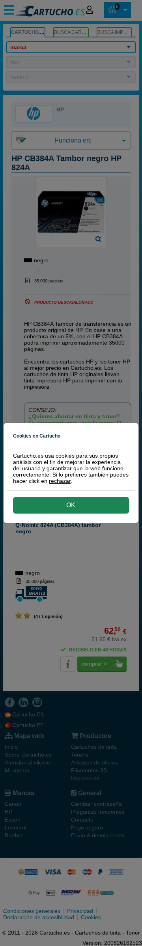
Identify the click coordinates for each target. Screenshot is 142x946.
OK (70, 505)
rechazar (60, 481)
